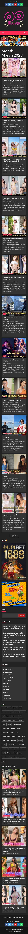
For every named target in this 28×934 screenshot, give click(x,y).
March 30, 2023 (7, 124)
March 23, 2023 (7, 363)
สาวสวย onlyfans (11, 744)
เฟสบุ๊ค (20, 752)
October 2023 (7, 675)
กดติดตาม (17, 711)
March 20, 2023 (7, 478)
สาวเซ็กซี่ (11, 748)
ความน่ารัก (19, 716)
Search (4, 609)
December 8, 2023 (7, 794)
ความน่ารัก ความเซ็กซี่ (7, 720)
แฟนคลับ (10, 757)
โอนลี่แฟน (23, 757)
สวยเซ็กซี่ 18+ (13, 740)
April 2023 (6, 692)
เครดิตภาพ (23, 748)
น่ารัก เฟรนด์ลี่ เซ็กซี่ (6, 736)
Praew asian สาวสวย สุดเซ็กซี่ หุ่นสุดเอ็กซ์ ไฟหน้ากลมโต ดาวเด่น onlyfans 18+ (14, 649)
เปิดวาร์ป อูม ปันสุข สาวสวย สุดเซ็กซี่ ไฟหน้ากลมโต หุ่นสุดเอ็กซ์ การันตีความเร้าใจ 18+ (14, 635)
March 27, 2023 (7, 280)
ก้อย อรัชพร (6, 476)
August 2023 (7, 681)
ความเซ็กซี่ (15, 720)
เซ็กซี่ (4, 752)
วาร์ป (8, 740)
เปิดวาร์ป (14, 752)
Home (4, 917)
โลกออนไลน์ (16, 757)
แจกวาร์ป (4, 757)
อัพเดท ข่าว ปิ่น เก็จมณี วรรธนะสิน (12, 400)
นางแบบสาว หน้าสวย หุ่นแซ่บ (8, 732)
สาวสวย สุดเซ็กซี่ (21, 744)
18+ (3, 707)
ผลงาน (23, 736)
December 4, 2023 (7, 882)
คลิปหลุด (13, 716)
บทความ (13, 736)
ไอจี (3, 761)
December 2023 (8, 669)
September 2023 (8, 678)
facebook (15, 707)
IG (20, 707)
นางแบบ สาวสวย (6, 728)
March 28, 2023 (7, 201)
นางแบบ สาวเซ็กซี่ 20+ (17, 724)
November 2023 (8, 672)
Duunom (8, 707)
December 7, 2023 (7, 823)
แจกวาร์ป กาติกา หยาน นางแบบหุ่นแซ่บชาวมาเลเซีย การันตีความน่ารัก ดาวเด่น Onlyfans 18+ (14, 642)
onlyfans (5, 76)
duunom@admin (15, 83)
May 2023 (6, 689)
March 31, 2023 (7, 83)
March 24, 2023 (7, 321)
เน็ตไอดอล (10, 155)
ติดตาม (4, 724)
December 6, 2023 (7, 853)
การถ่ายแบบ (23, 711)
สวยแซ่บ (20, 740)
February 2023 (7, 698)
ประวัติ (19, 736)
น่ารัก (17, 732)
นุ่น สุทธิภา (6, 437)
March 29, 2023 (7, 163)
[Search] (25, 33)
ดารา (4, 313)
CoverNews (10, 931)
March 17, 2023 (7, 516)
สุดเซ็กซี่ (16, 748)
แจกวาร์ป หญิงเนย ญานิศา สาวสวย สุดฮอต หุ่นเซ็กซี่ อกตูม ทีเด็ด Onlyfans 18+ (14, 628)
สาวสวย (4, 744)
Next (16, 535)
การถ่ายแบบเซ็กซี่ (6, 716)
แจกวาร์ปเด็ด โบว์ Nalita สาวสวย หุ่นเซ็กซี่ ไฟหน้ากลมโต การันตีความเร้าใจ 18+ (14, 656)
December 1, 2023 (7, 910)
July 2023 (5, 683)
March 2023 (6, 695)
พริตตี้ (4, 740)
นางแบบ (9, 76)
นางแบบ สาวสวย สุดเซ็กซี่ (15, 728)
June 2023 (6, 686)
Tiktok (11, 711)
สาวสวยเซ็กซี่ (5, 748)
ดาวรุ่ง (4, 433)
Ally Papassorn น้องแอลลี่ (10, 515)
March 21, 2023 (7, 402)
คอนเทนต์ (21, 720)
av (3, 874)
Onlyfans (5, 711)
